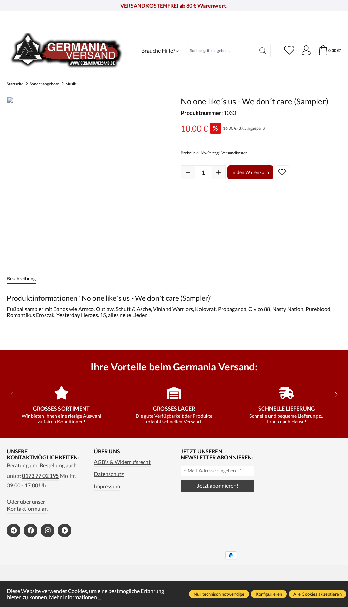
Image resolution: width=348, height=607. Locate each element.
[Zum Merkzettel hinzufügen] (282, 172)
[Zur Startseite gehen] (66, 50)
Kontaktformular (27, 509)
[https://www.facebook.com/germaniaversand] (30, 530)
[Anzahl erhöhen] (218, 172)
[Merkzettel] (289, 50)
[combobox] (221, 50)
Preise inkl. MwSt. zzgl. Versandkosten (214, 152)
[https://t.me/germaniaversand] (13, 530)
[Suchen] (263, 50)
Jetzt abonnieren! (217, 486)
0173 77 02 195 (40, 476)
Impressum (107, 486)
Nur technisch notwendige (219, 594)
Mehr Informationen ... (75, 597)
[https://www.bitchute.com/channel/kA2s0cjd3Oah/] (64, 530)
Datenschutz (109, 474)
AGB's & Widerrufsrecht (122, 462)
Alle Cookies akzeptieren (317, 594)
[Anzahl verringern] (188, 172)
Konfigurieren (269, 594)
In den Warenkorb (250, 172)
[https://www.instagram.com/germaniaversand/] (47, 530)
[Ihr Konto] (306, 50)
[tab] (21, 279)
